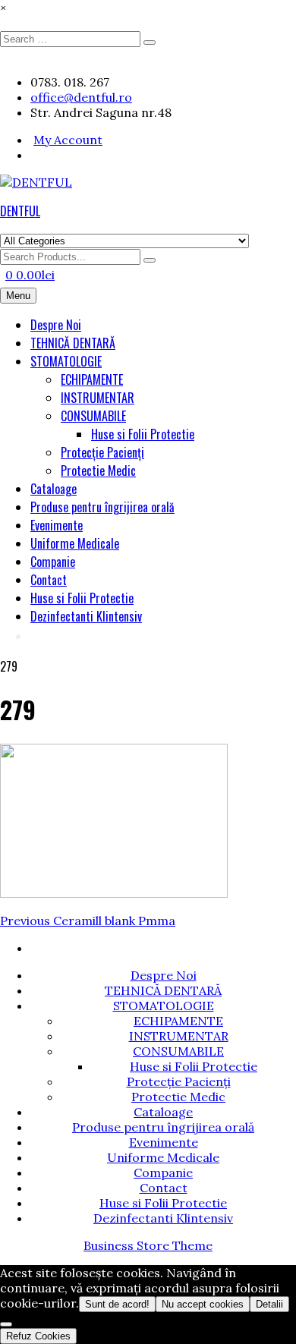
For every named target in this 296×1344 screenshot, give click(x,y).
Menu (18, 295)
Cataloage (53, 489)
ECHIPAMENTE (92, 379)
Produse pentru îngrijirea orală (102, 507)
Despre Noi (55, 325)
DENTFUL (20, 211)
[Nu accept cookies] (6, 1324)
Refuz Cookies (38, 1336)
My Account (67, 139)
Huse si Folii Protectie (142, 434)
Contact (48, 580)
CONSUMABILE (93, 416)
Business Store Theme (148, 1245)
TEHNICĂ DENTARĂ (72, 343)
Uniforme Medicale (74, 543)
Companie (52, 561)
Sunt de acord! (117, 1304)
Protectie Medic (98, 470)
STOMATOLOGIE (66, 361)
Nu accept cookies (203, 1304)
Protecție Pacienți (102, 452)
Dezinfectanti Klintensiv (86, 616)
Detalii (269, 1304)
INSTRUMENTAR (97, 398)
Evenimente (56, 525)
